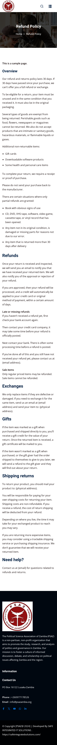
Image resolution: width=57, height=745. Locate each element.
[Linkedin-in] (25, 708)
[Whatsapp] (20, 708)
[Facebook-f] (3, 708)
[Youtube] (14, 708)
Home (19, 34)
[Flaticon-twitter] (9, 708)
